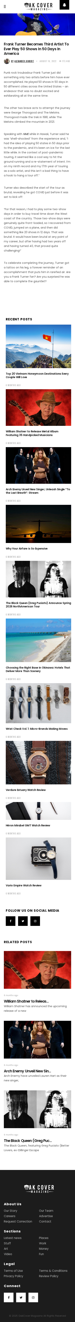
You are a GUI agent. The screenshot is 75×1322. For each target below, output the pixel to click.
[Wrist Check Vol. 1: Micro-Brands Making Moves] (38, 703)
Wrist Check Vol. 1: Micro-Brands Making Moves (37, 729)
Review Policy (48, 1276)
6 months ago (13, 385)
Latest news (13, 1238)
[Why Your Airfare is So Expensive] (38, 524)
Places (43, 1238)
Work (42, 1243)
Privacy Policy (13, 1276)
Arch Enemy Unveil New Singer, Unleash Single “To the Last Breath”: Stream (38, 491)
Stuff (7, 1243)
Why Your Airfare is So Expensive (27, 548)
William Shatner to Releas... (26, 1001)
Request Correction (18, 1221)
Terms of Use (13, 1271)
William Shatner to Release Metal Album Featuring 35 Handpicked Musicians (32, 433)
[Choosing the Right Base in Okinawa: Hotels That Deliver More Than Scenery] (38, 640)
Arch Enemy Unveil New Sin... (27, 1071)
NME (26, 134)
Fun (41, 1254)
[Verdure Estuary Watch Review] (38, 762)
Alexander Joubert (22, 61)
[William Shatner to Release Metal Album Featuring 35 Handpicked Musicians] (38, 407)
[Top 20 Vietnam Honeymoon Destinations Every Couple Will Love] (38, 346)
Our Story (10, 1211)
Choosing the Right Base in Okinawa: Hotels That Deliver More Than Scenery (38, 669)
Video (8, 1254)
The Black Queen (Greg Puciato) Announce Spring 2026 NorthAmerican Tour (38, 604)
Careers (9, 1216)
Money (44, 1249)
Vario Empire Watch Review (24, 885)
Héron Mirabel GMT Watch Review (28, 825)
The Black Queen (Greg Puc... (28, 1140)
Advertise (46, 1216)
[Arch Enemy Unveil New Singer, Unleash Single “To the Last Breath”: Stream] (38, 465)
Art (6, 1249)
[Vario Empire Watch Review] (38, 858)
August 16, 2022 (48, 61)
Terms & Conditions (53, 1271)
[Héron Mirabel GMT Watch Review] (38, 811)
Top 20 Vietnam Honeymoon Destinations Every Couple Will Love (37, 375)
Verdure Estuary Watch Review (26, 790)
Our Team (46, 1211)
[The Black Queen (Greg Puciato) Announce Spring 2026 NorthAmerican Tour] (38, 579)
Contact (45, 1221)
